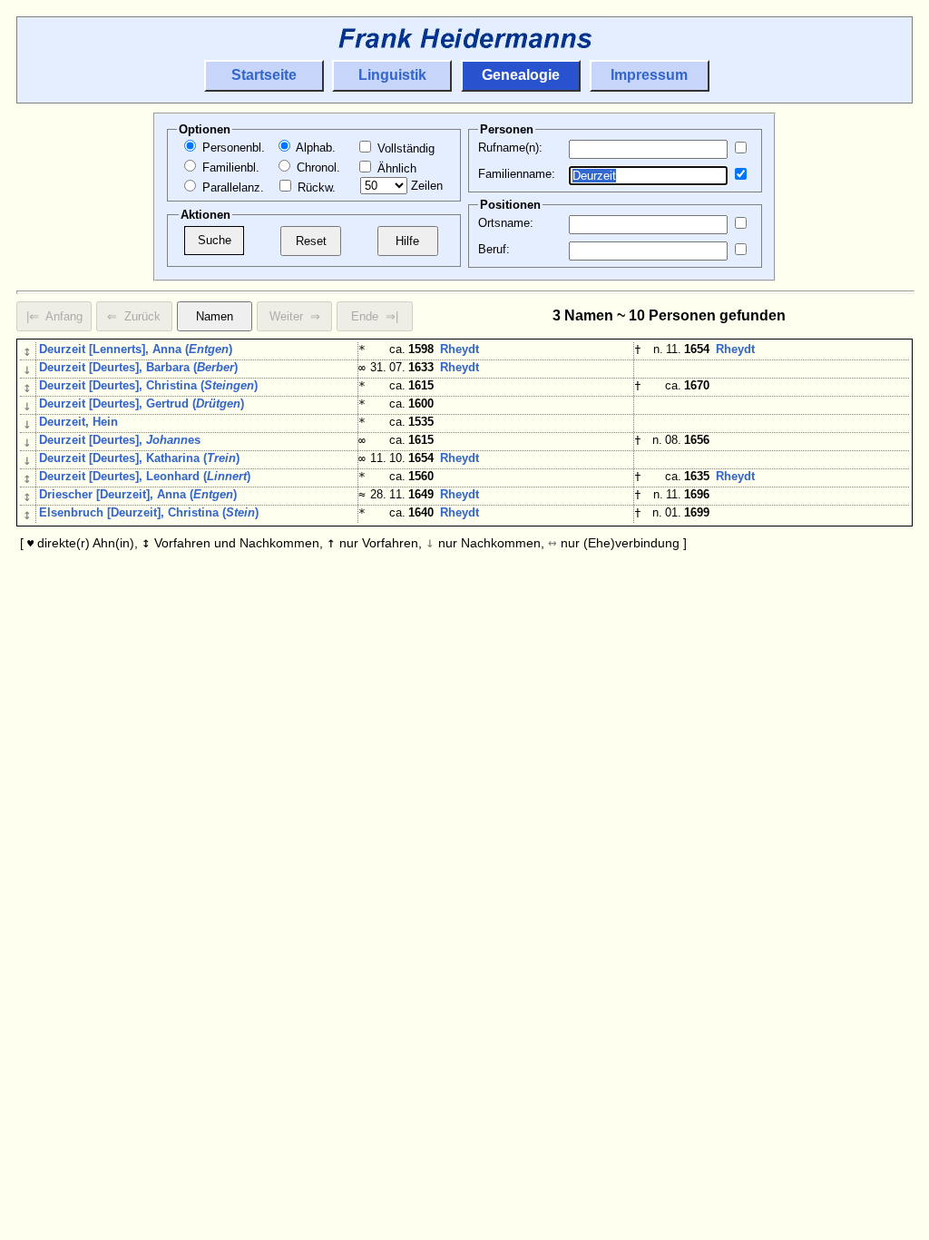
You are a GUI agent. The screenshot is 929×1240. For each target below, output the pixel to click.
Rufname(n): (510, 147)
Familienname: (516, 174)
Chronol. (316, 167)
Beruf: (494, 249)
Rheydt (459, 349)
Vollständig (404, 148)
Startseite (264, 75)
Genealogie (521, 75)
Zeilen (425, 185)
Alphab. (314, 147)
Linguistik (392, 75)
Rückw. (315, 187)
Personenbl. (232, 147)
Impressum (649, 75)
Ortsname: (505, 223)
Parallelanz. (231, 187)
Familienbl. (229, 167)
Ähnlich (395, 168)
